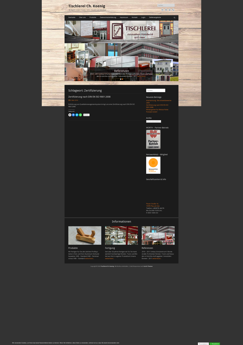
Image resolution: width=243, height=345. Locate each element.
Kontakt (134, 17)
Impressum (124, 17)
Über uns (82, 17)
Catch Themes (148, 266)
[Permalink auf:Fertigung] (121, 62)
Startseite (71, 17)
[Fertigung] (121, 235)
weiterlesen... (137, 76)
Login (143, 17)
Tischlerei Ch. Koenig (86, 6)
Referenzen (147, 248)
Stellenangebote (155, 17)
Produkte (93, 17)
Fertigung (110, 248)
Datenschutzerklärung (108, 17)
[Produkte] (84, 235)
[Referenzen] (158, 235)
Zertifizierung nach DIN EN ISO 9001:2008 (89, 96)
